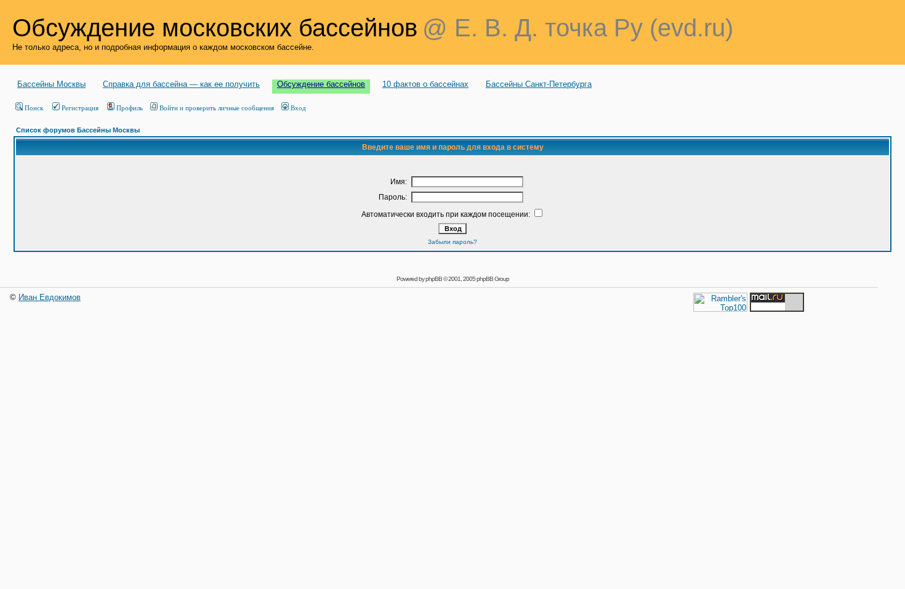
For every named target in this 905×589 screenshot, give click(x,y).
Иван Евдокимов (49, 297)
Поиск (34, 108)
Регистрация (80, 108)
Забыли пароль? (452, 241)
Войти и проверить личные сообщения (216, 108)
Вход (298, 108)
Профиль (129, 108)
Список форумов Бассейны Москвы (78, 130)
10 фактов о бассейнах (425, 84)
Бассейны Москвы (51, 84)
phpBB (433, 278)
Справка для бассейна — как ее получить (181, 84)
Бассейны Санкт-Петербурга (539, 84)
